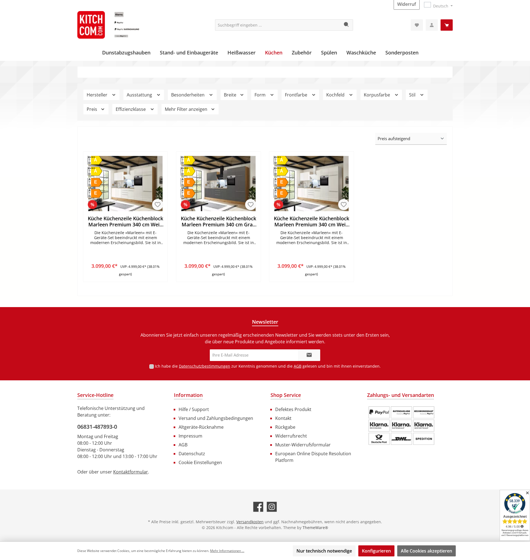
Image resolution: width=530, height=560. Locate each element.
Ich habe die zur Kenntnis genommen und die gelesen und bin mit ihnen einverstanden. (268, 366)
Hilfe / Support (194, 409)
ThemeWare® (315, 527)
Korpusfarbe (377, 95)
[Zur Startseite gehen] (118, 25)
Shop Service (286, 395)
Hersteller (97, 95)
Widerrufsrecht (291, 436)
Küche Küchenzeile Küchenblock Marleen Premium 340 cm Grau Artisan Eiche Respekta (218, 221)
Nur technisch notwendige (324, 551)
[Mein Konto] (432, 25)
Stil (413, 95)
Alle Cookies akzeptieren (426, 551)
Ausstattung (140, 95)
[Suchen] (346, 25)
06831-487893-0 (97, 426)
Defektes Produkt (293, 409)
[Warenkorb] (447, 25)
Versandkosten (250, 521)
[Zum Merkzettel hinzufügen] (157, 204)
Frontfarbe (296, 95)
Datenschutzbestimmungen (204, 366)
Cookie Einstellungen (200, 462)
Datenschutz (192, 454)
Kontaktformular (130, 472)
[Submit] (309, 355)
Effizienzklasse (131, 109)
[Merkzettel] (417, 25)
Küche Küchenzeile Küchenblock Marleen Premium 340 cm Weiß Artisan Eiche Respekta (125, 221)
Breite (230, 95)
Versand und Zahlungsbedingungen (216, 418)
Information (188, 395)
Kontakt (283, 418)
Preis (92, 109)
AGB (297, 366)
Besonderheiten (188, 95)
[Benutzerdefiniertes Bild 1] (401, 425)
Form (261, 95)
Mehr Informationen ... (227, 550)
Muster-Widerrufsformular (303, 445)
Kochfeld (336, 95)
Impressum (190, 436)
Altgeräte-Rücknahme (201, 427)
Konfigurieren (376, 551)
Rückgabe (285, 427)
